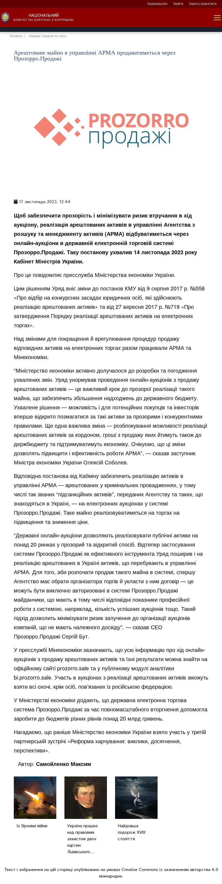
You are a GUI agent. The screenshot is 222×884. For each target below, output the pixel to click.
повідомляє (47, 275)
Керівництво (158, 3)
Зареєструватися (203, 3)
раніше (62, 732)
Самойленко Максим (63, 764)
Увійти (178, 3)
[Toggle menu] (217, 18)
